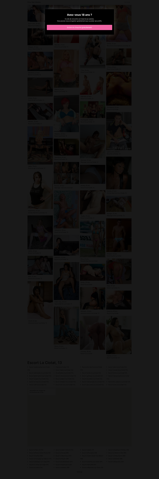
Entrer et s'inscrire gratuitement (79, 27)
